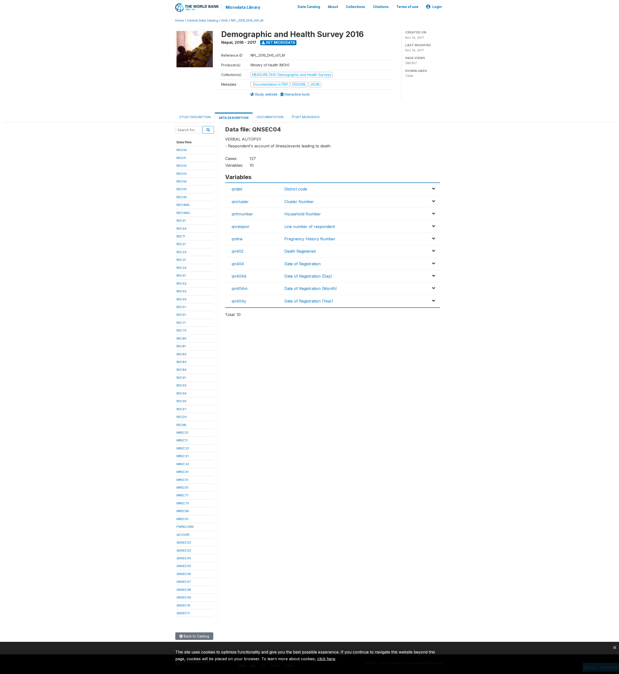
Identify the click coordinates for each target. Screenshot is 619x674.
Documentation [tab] (270, 117)
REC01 (181, 220)
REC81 (181, 346)
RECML (182, 425)
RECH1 (181, 158)
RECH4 (182, 181)
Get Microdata (280, 42)
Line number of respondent (309, 226)
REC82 (181, 354)
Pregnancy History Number (309, 238)
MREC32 (183, 464)
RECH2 (182, 165)
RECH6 (182, 197)
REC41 (181, 275)
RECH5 (182, 189)
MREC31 (182, 456)
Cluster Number (299, 201)
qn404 (238, 263)
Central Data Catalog (202, 20)
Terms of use (407, 7)
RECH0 (182, 150)
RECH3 (182, 173)
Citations (381, 7)
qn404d (239, 276)
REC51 (181, 307)
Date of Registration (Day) (308, 276)
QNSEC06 (184, 574)
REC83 (181, 362)
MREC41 (182, 472)
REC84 (181, 369)
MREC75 (183, 503)
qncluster (240, 201)
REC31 (181, 260)
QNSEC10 (183, 605)
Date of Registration (302, 263)
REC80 (181, 338)
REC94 (181, 393)
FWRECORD (185, 527)
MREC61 (182, 487)
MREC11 (182, 440)
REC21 (181, 244)
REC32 (181, 268)
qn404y (239, 301)
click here (326, 658)
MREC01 (182, 432)
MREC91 (182, 519)
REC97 (181, 409)
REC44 (181, 299)
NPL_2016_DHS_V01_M (247, 20)
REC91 (181, 377)
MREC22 (183, 448)
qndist (237, 189)
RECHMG (183, 213)
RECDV (182, 417)
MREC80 (183, 511)
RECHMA (183, 205)
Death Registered (300, 251)
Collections (355, 7)
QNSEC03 (184, 550)
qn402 (237, 251)
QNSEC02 (184, 542)
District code (295, 189)
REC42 (181, 283)
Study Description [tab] (195, 117)
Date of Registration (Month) (310, 288)
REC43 (181, 291)
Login (437, 7)
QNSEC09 (184, 597)
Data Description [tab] (234, 118)
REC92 (181, 385)
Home (179, 20)
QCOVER (183, 535)
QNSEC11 (183, 613)
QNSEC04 (184, 558)
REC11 (181, 236)
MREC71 (182, 495)
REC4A (182, 228)
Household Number (302, 214)
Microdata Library (243, 7)
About (333, 7)
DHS (224, 20)
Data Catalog (309, 7)
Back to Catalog (196, 636)
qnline (237, 238)
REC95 (181, 401)
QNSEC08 (184, 589)
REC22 (181, 252)
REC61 (181, 315)
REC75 (181, 330)
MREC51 (182, 480)
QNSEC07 (184, 581)
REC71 (181, 323)
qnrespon (240, 226)
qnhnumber (242, 214)
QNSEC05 (184, 566)
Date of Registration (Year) (308, 301)
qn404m (239, 288)
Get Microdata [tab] (307, 117)
